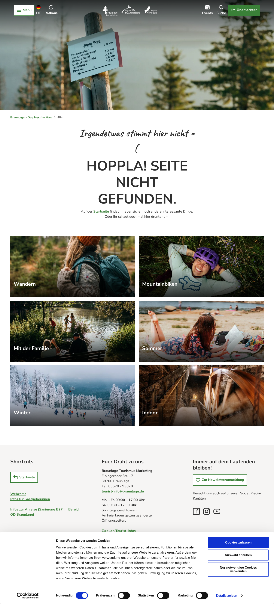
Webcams (18, 494)
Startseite (101, 211)
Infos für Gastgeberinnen (30, 499)
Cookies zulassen (238, 542)
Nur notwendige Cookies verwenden (238, 569)
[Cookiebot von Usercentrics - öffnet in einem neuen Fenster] (27, 595)
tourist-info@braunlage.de (123, 491)
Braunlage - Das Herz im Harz (31, 117)
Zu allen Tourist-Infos (119, 530)
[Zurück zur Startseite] (129, 10)
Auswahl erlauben (238, 555)
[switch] (124, 595)
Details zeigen (226, 595)
